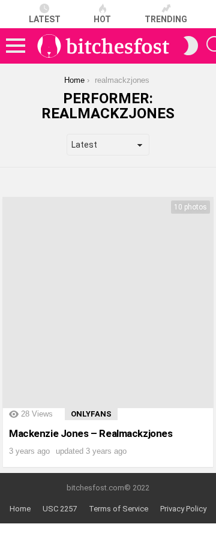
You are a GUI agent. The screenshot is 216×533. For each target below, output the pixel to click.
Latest (45, 19)
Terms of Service (118, 508)
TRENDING (166, 19)
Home (20, 508)
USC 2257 (60, 508)
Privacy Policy (183, 508)
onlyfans (91, 413)
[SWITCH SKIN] (190, 46)
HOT (102, 19)
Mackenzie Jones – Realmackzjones (90, 433)
